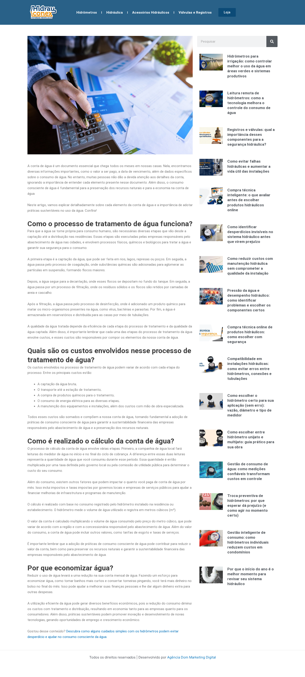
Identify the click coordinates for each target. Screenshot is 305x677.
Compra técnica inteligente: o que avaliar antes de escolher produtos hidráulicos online (248, 200)
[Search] (272, 41)
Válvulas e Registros (195, 12)
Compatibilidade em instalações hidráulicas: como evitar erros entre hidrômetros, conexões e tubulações (249, 368)
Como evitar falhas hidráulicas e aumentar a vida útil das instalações (248, 166)
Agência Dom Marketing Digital (191, 657)
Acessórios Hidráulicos (150, 12)
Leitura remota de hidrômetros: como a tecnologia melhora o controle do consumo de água (248, 103)
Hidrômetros (86, 12)
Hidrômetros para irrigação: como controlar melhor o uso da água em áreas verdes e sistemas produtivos (249, 66)
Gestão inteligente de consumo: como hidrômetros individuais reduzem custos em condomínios (248, 542)
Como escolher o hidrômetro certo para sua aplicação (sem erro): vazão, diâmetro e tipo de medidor (250, 405)
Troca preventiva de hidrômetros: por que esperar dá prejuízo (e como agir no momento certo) (247, 505)
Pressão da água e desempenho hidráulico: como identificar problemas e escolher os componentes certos (249, 300)
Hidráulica (114, 12)
